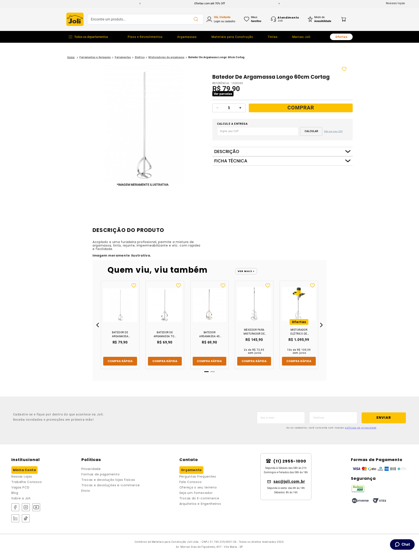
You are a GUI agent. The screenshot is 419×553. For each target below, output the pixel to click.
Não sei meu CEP (333, 131)
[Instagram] (26, 507)
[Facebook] (15, 507)
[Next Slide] (279, 3)
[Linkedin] (15, 518)
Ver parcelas (223, 93)
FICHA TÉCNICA (230, 160)
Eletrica (140, 57)
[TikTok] (26, 518)
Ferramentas (123, 57)
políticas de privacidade (360, 427)
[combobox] (145, 19)
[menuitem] (145, 37)
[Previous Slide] (140, 3)
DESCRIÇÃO (226, 151)
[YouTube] (36, 507)
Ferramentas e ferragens (95, 57)
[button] (143, 124)
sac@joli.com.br (289, 481)
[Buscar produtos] (196, 19)
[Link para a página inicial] (71, 57)
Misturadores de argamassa (166, 57)
